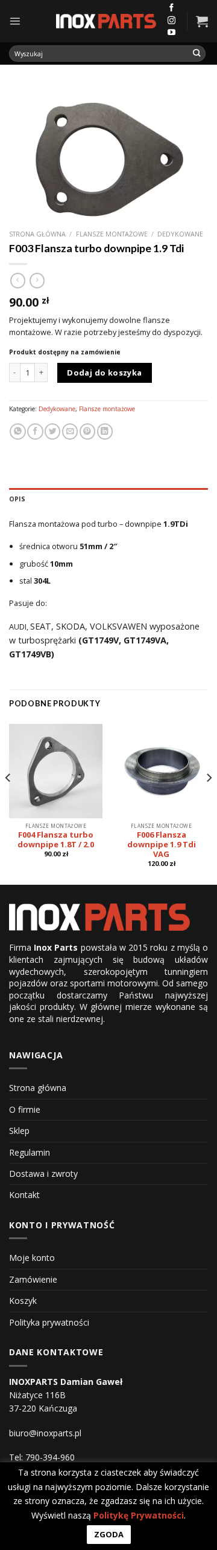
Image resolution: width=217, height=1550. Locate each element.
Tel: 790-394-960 (42, 1457)
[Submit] (197, 53)
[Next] (209, 802)
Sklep (19, 1130)
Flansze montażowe (112, 233)
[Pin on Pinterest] (87, 431)
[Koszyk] (202, 21)
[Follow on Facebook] (171, 8)
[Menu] (14, 21)
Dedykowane (180, 233)
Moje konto (32, 1257)
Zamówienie (33, 1279)
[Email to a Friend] (70, 431)
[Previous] (8, 802)
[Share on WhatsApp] (17, 431)
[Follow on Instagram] (171, 20)
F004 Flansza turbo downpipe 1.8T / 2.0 (55, 839)
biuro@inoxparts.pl (45, 1433)
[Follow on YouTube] (171, 32)
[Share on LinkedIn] (105, 431)
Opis (17, 499)
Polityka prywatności (49, 1322)
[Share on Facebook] (35, 431)
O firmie (24, 1109)
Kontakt (24, 1194)
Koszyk (23, 1300)
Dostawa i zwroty (43, 1173)
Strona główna (37, 233)
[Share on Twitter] (52, 431)
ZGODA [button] (109, 1534)
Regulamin (29, 1152)
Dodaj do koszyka (104, 372)
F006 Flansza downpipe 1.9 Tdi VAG (161, 844)
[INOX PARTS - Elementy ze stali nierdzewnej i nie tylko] (106, 21)
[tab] (108, 499)
